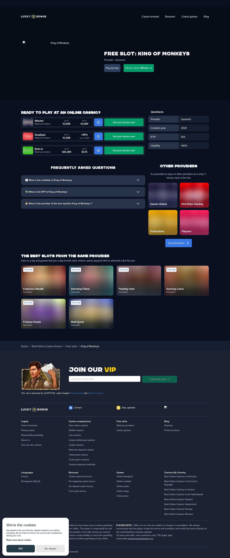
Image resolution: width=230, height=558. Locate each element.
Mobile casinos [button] (76, 430)
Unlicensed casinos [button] (78, 454)
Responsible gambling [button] (32, 435)
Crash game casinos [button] (79, 459)
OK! (20, 548)
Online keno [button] (122, 496)
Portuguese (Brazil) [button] (30, 481)
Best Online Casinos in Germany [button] (180, 476)
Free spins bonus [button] (77, 491)
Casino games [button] (124, 430)
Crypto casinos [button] (76, 445)
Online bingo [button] (123, 491)
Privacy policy (76, 393)
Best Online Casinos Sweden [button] (178, 499)
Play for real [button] (137, 68)
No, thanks (50, 548)
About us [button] (25, 440)
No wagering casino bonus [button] (82, 481)
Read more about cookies (18, 540)
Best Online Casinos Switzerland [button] (180, 504)
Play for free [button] (112, 68)
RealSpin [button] (40, 134)
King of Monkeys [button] (90, 346)
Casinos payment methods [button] (82, 464)
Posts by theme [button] (172, 430)
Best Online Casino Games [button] (47, 346)
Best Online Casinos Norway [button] (178, 509)
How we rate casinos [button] (31, 445)
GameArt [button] (120, 60)
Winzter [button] (39, 120)
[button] (33, 17)
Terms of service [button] (29, 425)
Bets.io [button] (39, 148)
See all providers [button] (176, 243)
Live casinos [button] (75, 435)
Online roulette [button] (124, 481)
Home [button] (24, 346)
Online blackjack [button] (125, 476)
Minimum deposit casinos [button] (81, 449)
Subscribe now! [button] (157, 379)
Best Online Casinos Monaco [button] (178, 514)
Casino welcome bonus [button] (80, 476)
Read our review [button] (42, 124)
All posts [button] (168, 425)
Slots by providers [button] (125, 425)
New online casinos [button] (78, 425)
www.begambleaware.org (140, 538)
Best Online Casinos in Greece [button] (179, 489)
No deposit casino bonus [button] (81, 486)
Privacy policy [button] (28, 430)
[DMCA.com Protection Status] (186, 409)
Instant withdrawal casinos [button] (82, 440)
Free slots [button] (71, 346)
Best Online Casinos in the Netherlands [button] (183, 494)
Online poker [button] (123, 486)
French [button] (24, 476)
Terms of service (95, 393)
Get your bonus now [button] (124, 122)
